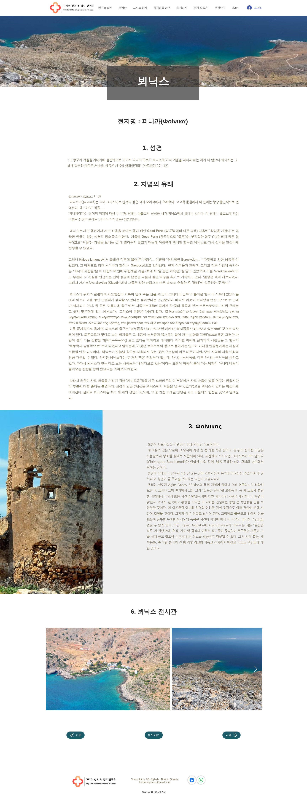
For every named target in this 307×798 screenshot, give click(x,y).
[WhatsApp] (201, 780)
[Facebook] (192, 780)
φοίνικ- (88, 196)
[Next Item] (256, 669)
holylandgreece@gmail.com (154, 782)
